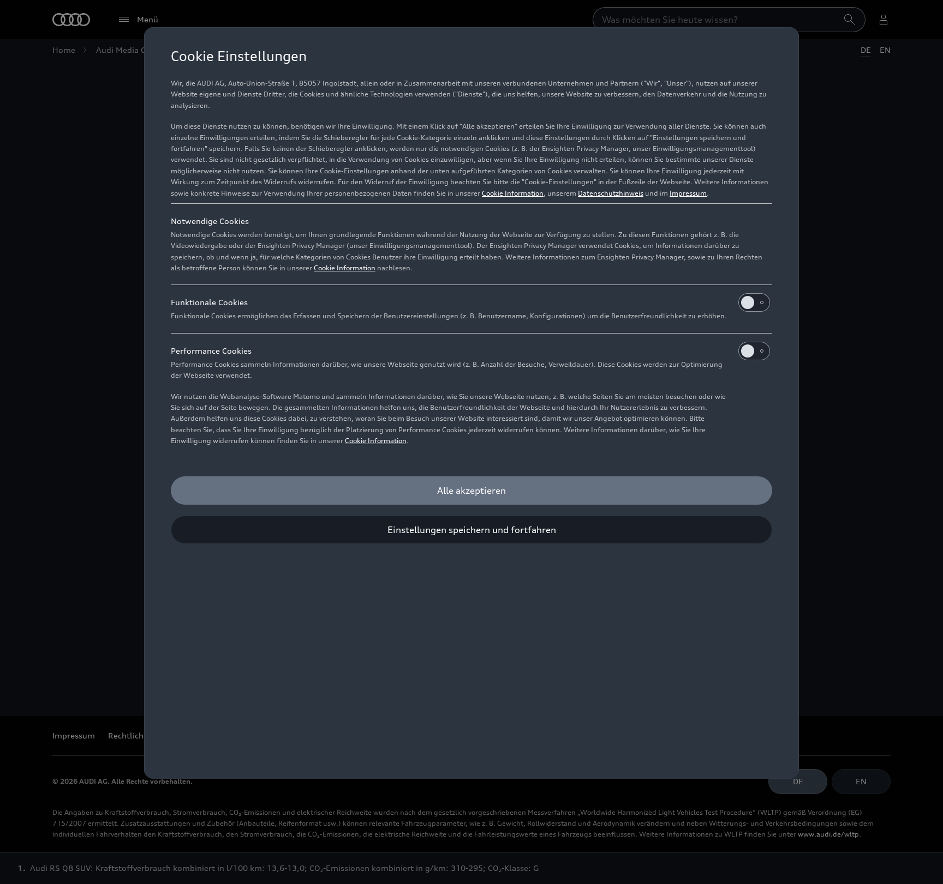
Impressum (688, 193)
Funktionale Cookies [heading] (209, 302)
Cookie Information (513, 193)
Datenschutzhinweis (610, 193)
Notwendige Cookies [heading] (210, 221)
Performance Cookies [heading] (211, 350)
